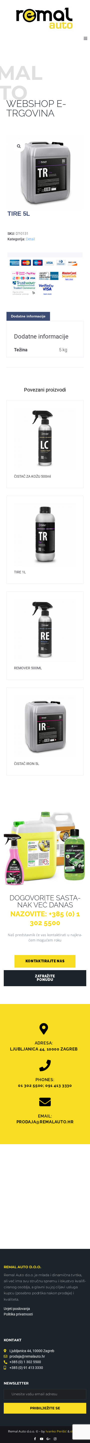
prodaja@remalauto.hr (45, 1122)
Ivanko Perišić (56, 1431)
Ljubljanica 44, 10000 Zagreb (44, 1049)
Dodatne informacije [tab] (28, 316)
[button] (85, 38)
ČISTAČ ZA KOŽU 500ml (32, 476)
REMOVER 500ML (28, 668)
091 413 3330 (58, 1085)
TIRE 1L (20, 572)
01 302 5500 (30, 1085)
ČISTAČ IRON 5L (26, 764)
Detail (30, 239)
